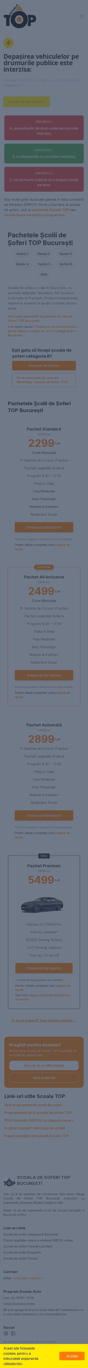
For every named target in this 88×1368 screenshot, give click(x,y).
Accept (72, 1356)
